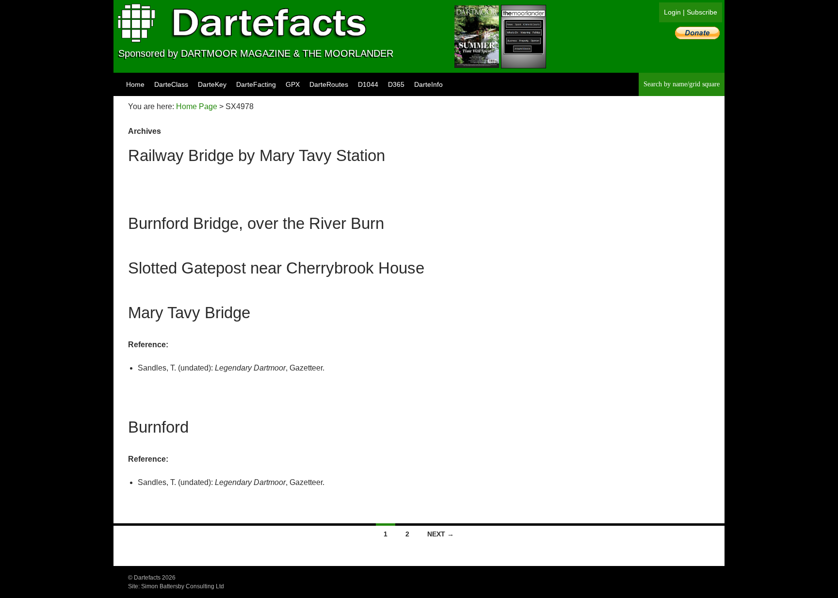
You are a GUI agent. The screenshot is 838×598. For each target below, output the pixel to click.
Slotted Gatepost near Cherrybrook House (276, 268)
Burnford (158, 427)
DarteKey (212, 84)
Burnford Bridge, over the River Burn (256, 223)
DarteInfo (428, 84)
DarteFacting (256, 84)
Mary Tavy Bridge (189, 313)
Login (672, 12)
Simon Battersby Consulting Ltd (182, 586)
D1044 (368, 84)
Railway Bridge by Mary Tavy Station (256, 155)
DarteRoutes (328, 84)
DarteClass (171, 84)
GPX (293, 84)
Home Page (196, 106)
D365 (396, 84)
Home (135, 84)
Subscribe (702, 12)
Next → (440, 534)
